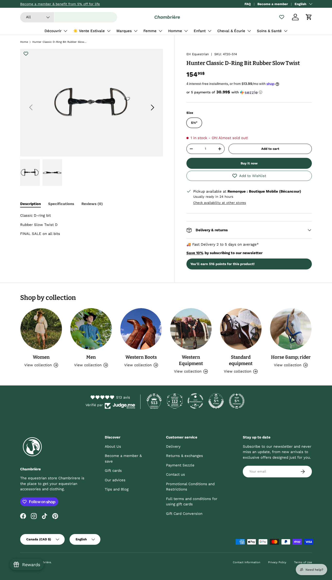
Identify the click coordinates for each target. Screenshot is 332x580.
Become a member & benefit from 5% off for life (60, 4)
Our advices (115, 480)
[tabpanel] (91, 225)
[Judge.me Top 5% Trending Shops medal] (237, 401)
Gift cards (113, 470)
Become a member (272, 4)
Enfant (200, 31)
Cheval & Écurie (231, 31)
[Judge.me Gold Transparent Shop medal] (195, 401)
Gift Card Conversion (184, 513)
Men (91, 357)
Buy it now (249, 163)
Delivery (173, 446)
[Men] (91, 329)
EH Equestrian (197, 54)
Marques (124, 31)
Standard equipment (241, 360)
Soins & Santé (269, 31)
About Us (113, 446)
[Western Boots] (141, 329)
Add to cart (270, 149)
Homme (175, 31)
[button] (309, 17)
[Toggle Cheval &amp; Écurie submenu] (249, 31)
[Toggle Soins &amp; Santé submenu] (285, 31)
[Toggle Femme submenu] (160, 31)
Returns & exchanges (184, 456)
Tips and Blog (117, 489)
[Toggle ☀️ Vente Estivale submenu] (109, 31)
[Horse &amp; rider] (291, 329)
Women (41, 357)
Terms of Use (303, 562)
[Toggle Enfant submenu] (209, 31)
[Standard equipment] (241, 329)
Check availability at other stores (219, 203)
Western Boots (141, 357)
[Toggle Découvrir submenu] (65, 31)
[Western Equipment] (191, 329)
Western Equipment (191, 360)
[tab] (30, 204)
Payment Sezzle (180, 465)
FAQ (248, 4)
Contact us (175, 474)
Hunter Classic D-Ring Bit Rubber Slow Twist (59, 42)
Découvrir (52, 31)
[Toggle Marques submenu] (136, 31)
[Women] (41, 329)
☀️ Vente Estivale (89, 31)
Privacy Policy (277, 562)
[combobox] (68, 17)
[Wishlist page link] (281, 17)
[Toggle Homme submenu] (186, 31)
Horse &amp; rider (291, 357)
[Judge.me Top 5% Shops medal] (216, 401)
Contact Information (246, 562)
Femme (150, 31)
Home (24, 42)
